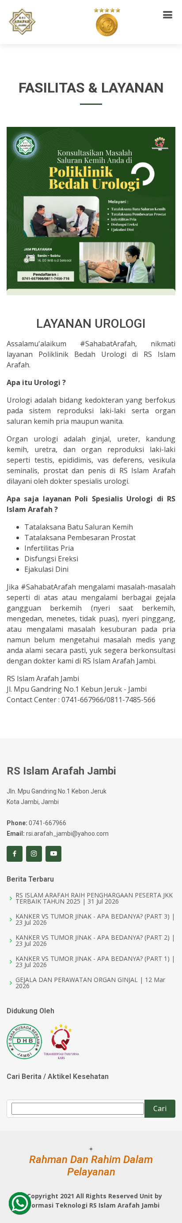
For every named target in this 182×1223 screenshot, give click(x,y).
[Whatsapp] (20, 1203)
